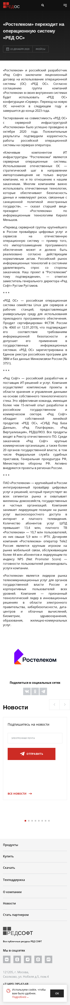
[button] (54, 704)
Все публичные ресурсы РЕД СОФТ (22, 941)
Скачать (9, 868)
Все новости (17, 793)
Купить (8, 856)
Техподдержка (14, 880)
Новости (9, 903)
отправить (35, 754)
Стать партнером (16, 915)
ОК (57, 993)
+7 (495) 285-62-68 (15, 984)
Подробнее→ (20, 997)
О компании (12, 892)
